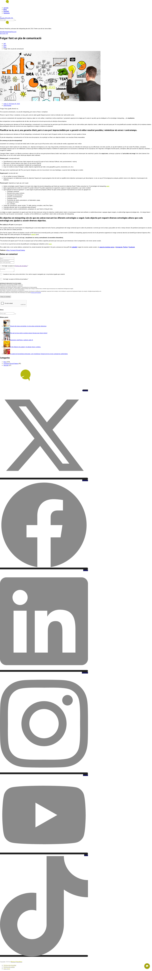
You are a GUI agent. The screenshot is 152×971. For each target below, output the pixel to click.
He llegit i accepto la (15, 266)
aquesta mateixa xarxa (106, 247)
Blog (5, 9)
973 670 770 (4, 33)
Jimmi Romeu (7, 105)
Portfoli (6, 11)
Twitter (125, 247)
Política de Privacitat (36, 292)
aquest (33, 234)
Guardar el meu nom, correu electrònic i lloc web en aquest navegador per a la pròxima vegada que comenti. (34, 274)
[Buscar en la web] (0, 16)
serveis (6, 8)
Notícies (6, 365)
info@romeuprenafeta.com (8, 32)
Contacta (7, 13)
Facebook (132, 247)
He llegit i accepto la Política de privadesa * (15, 279)
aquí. (108, 186)
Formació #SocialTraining (17, 250)
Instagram (119, 247)
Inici (5, 43)
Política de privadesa (21, 266)
